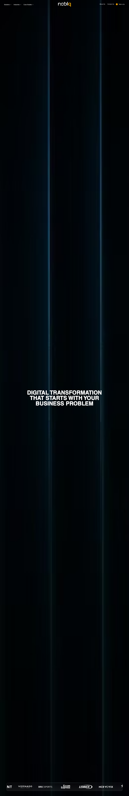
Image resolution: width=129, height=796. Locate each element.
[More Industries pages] (20, 4)
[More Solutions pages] (10, 4)
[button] (120, 4)
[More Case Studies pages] (32, 4)
